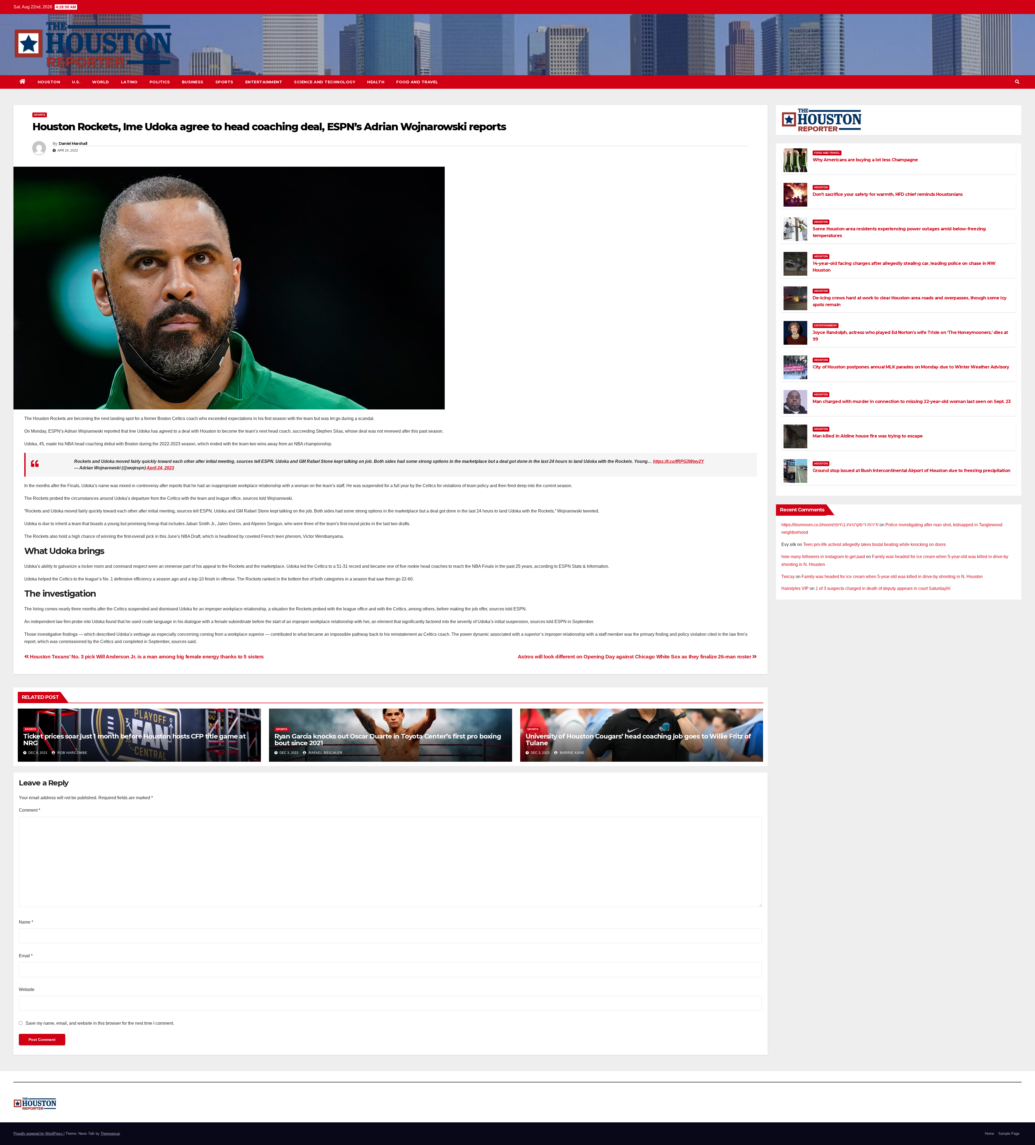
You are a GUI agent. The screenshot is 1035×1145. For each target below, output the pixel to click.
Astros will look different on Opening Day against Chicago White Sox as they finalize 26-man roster (635, 656)
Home (989, 1134)
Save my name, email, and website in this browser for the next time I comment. (100, 1023)
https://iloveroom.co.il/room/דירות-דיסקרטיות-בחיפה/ (829, 524)
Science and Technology (324, 82)
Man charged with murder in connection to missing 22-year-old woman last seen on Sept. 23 (912, 401)
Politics (160, 82)
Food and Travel (417, 82)
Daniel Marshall (73, 143)
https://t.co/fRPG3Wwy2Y (678, 461)
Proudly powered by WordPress (38, 1134)
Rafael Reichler (325, 753)
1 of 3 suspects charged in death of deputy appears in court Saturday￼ (883, 588)
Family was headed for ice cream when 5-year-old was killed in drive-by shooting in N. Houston (892, 576)
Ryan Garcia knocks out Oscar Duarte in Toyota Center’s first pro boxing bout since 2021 (387, 739)
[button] (1017, 82)
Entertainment (263, 82)
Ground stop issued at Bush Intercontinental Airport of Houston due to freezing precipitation (911, 470)
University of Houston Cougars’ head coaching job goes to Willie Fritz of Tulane (638, 739)
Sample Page (1008, 1134)
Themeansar (110, 1134)
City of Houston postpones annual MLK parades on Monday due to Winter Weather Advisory (911, 367)
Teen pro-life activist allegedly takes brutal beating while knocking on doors (874, 544)
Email (26, 955)
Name (26, 922)
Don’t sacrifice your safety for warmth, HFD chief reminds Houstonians (888, 194)
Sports (224, 82)
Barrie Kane (572, 753)
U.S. (76, 82)
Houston (49, 82)
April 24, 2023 (160, 468)
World (100, 82)
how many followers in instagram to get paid (823, 556)
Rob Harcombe (71, 753)
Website (26, 989)
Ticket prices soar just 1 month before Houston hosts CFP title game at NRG (134, 739)
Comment (29, 810)
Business (192, 82)
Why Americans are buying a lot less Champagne (865, 159)
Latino (129, 82)
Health (375, 82)
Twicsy (788, 576)
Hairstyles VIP (795, 588)
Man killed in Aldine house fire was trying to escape (868, 436)
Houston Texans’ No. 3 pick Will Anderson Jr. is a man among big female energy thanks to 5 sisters (146, 656)
